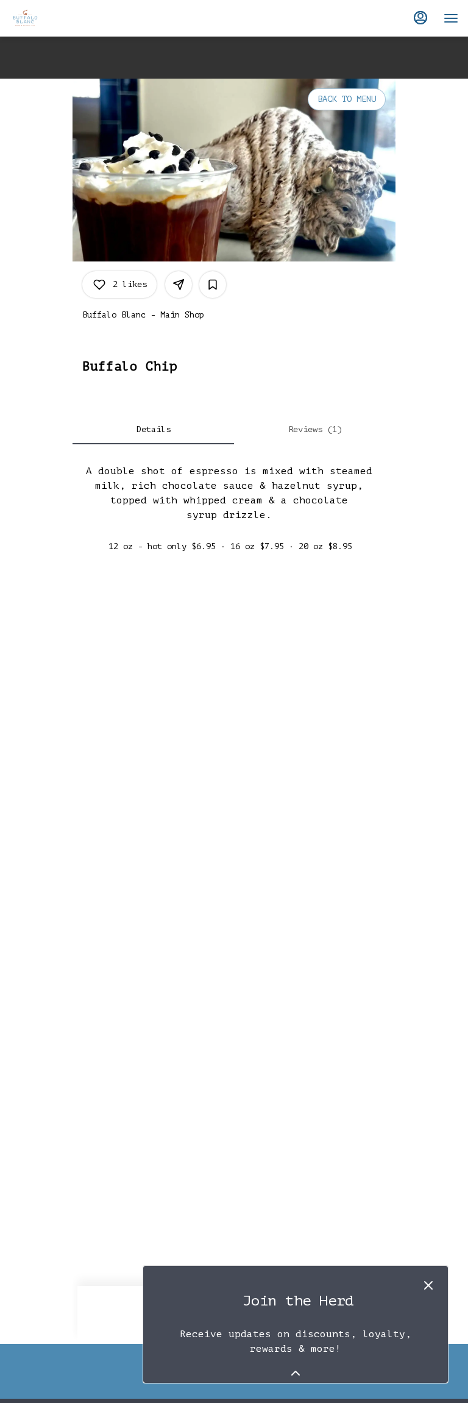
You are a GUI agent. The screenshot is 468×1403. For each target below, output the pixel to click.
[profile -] (420, 17)
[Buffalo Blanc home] (64, 18)
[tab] (153, 429)
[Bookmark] (212, 284)
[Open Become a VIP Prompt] (295, 1373)
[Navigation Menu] (451, 18)
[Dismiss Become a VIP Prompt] (428, 1285)
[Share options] (178, 284)
